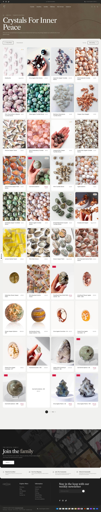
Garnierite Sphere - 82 (83, 367)
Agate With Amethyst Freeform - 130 (59, 368)
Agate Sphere (81, 186)
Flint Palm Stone (34, 259)
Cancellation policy (29, 509)
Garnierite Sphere (34, 186)
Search (21, 493)
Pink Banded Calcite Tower (35, 295)
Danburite (8, 78)
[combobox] (91, 1)
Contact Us (22, 495)
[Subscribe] (83, 491)
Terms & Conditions (39, 499)
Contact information (22, 509)
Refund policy (5, 509)
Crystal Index (38, 487)
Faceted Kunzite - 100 (35, 367)
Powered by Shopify (19, 507)
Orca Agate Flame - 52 (59, 403)
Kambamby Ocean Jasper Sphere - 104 (34, 332)
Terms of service (15, 509)
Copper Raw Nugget (83, 114)
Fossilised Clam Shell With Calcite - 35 (60, 295)
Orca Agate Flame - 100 (84, 403)
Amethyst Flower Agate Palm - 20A (84, 295)
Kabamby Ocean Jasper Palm (12, 295)
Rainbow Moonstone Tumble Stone (59, 114)
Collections (8, 15)
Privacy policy (10, 509)
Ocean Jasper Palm (58, 259)
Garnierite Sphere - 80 (38, 389)
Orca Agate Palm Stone (35, 78)
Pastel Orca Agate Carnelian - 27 (10, 368)
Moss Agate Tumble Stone (36, 114)
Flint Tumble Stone (58, 186)
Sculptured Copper (82, 222)
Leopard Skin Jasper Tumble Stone (59, 151)
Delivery (37, 489)
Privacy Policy (38, 497)
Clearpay (37, 493)
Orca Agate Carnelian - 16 (60, 331)
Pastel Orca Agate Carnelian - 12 (82, 332)
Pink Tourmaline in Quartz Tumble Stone (12, 114)
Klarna (36, 491)
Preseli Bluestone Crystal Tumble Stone (60, 223)
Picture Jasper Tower (11, 150)
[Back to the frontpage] (3, 15)
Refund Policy (38, 495)
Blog (21, 489)
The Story (22, 487)
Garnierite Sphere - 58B (11, 403)
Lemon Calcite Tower (11, 259)
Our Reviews (23, 491)
